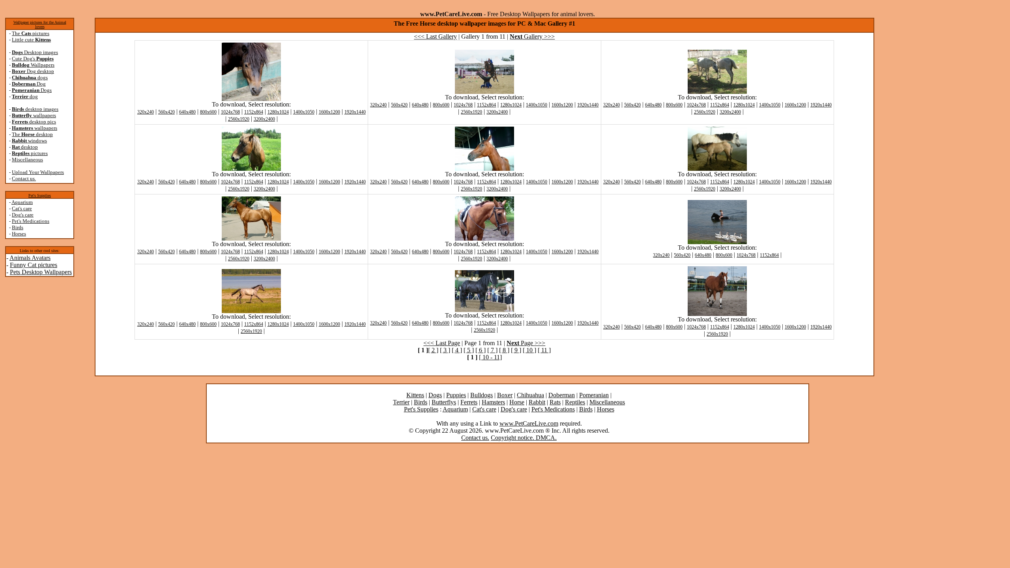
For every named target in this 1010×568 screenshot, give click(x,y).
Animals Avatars (29, 257)
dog (25, 96)
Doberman (561, 395)
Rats (555, 402)
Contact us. (24, 178)
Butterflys (444, 402)
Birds (17, 227)
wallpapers (34, 115)
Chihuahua (530, 395)
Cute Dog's (33, 59)
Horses (19, 234)
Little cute (31, 40)
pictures (30, 153)
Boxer (504, 395)
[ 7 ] (492, 350)
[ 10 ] (529, 350)
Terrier (401, 402)
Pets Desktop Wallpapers (41, 272)
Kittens (415, 395)
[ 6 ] (480, 350)
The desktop (32, 134)
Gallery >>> (532, 36)
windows (29, 141)
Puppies (456, 395)
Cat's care (22, 208)
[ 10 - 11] (490, 357)
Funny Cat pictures (33, 265)
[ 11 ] (544, 350)
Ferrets (468, 402)
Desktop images (35, 52)
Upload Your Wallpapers (38, 172)
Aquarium (22, 202)
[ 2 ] (433, 350)
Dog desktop (33, 71)
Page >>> (526, 343)
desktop (25, 147)
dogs (30, 77)
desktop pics (34, 122)
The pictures (30, 33)
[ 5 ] (469, 350)
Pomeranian (594, 395)
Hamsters (493, 402)
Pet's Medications (30, 221)
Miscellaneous (27, 160)
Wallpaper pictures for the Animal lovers (39, 24)
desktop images (35, 109)
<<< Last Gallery (435, 36)
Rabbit (537, 402)
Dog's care (23, 215)
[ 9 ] (516, 350)
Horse (516, 402)
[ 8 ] (504, 350)
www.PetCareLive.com (528, 423)
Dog (29, 84)
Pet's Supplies (39, 195)
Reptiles (575, 402)
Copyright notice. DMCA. (524, 437)
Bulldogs (481, 395)
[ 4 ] (457, 350)
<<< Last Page (441, 343)
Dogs (32, 90)
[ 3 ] (445, 350)
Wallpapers (33, 65)
